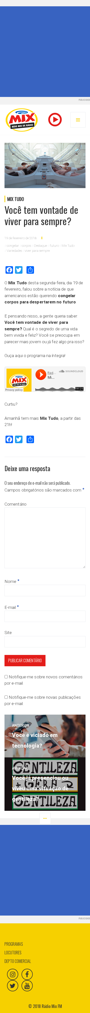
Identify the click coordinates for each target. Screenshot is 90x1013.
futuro (54, 246)
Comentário (15, 504)
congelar (13, 246)
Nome (11, 581)
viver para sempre (37, 251)
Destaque (40, 246)
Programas (13, 944)
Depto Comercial (17, 961)
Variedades (14, 251)
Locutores (13, 953)
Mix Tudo (15, 199)
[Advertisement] (45, 51)
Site (8, 632)
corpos (26, 246)
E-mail (11, 607)
